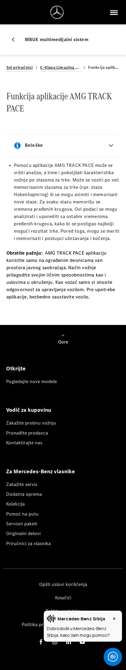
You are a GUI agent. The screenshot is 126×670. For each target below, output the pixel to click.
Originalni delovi (23, 533)
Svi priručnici (19, 67)
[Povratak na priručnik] (15, 39)
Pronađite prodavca (27, 433)
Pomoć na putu (22, 514)
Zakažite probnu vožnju (31, 423)
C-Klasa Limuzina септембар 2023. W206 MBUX (60, 67)
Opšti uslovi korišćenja (63, 584)
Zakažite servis (21, 484)
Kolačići (63, 597)
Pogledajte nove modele (31, 381)
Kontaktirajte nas (24, 442)
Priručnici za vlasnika (28, 543)
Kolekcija (15, 504)
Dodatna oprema (24, 494)
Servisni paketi (21, 523)
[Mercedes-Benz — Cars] (57, 12)
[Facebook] (41, 642)
